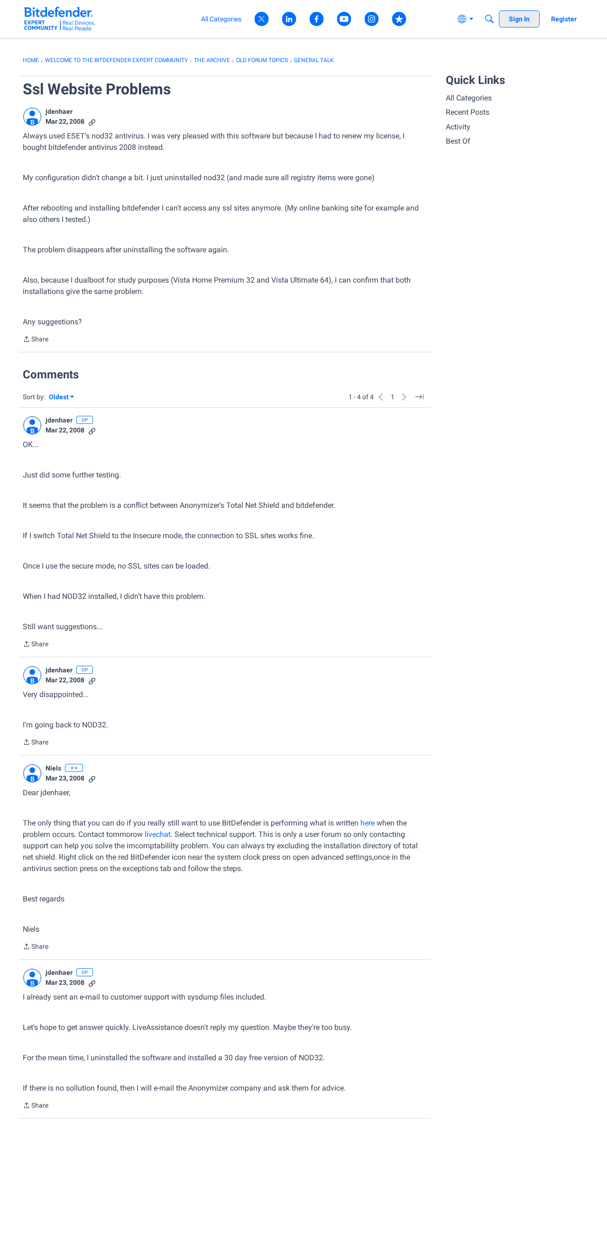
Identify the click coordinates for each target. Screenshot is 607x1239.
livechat (158, 834)
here (368, 822)
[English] (59, 18)
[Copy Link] (92, 122)
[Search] (489, 19)
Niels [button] (53, 768)
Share (35, 340)
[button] (32, 116)
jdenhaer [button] (59, 111)
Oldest (59, 397)
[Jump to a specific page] (419, 396)
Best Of (458, 141)
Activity (458, 126)
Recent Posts (467, 112)
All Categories (469, 97)
